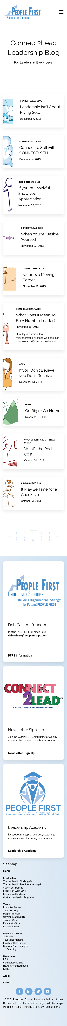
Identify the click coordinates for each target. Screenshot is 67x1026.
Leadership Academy (22, 850)
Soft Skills (8, 936)
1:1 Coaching (9, 949)
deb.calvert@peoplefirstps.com (27, 635)
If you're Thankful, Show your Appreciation (34, 193)
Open (28, 404)
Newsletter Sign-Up (21, 753)
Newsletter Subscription (15, 965)
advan (22, 364)
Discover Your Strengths (15, 946)
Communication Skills (14, 917)
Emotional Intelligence (14, 943)
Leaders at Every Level (15, 891)
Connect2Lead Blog (13, 962)
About (6, 976)
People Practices (12, 913)
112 (49, 536)
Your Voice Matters (13, 939)
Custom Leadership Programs (18, 897)
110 (33, 536)
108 (16, 536)
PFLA (6, 959)
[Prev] (10, 537)
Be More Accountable (28, 309)
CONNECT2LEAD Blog (31, 101)
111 (41, 536)
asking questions (31, 483)
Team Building (10, 910)
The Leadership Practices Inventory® (22, 884)
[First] (4, 537)
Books (6, 969)
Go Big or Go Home (42, 410)
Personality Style (12, 923)
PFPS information (20, 655)
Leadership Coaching (14, 894)
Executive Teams (12, 907)
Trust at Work (10, 920)
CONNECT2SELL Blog (30, 141)
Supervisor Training (13, 887)
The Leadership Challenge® (17, 881)
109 (24, 536)
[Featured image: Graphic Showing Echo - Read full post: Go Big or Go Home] (10, 412)
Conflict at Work (11, 926)
